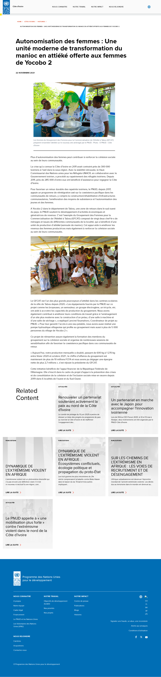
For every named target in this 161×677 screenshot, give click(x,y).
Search (153, 6)
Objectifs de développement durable (55, 602)
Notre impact (97, 7)
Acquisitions (18, 645)
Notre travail (79, 7)
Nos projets (48, 612)
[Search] (146, 605)
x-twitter (141, 637)
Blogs (76, 610)
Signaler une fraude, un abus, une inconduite (129, 621)
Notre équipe (18, 605)
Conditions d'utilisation (138, 630)
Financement (18, 614)
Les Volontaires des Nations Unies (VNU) (24, 625)
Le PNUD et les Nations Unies (25, 619)
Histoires (41, 21)
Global (149, 6)
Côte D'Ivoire (29, 21)
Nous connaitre (59, 7)
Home (19, 21)
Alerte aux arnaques (139, 625)
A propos (17, 601)
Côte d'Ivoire (18, 6)
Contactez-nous (20, 650)
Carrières (17, 641)
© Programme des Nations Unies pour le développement (36, 664)
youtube (146, 637)
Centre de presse (81, 601)
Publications (79, 605)
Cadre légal (18, 610)
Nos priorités (49, 608)
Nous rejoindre (116, 7)
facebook (136, 637)
